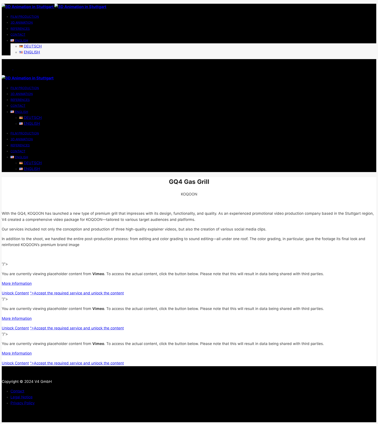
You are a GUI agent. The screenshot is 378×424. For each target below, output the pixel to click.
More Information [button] (17, 283)
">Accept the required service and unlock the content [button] (77, 293)
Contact (17, 391)
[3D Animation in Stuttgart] (54, 6)
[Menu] (13, 68)
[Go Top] (7, 419)
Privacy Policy (22, 403)
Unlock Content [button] (15, 293)
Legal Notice (21, 397)
